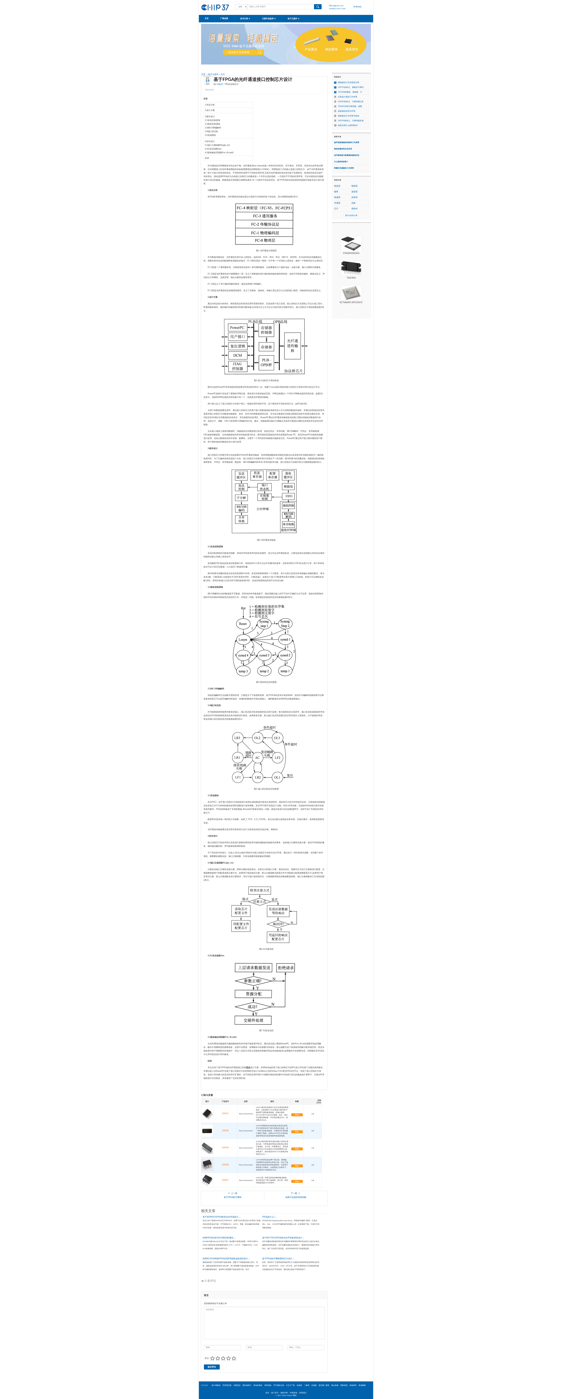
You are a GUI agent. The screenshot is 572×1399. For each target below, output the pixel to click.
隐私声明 (284, 1393)
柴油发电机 (257, 1385)
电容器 (337, 186)
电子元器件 (293, 19)
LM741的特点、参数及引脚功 (351, 87)
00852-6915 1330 (338, 9)
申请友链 (293, 1393)
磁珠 (336, 192)
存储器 (337, 203)
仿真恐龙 (237, 1385)
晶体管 (354, 197)
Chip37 (220, 84)
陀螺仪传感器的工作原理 (344, 168)
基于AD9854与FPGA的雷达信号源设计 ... (221, 1217)
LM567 (225, 1180)
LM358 (225, 1165)
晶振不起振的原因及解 (295, 1197)
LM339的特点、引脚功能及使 (351, 121)
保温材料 (353, 1385)
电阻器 (354, 186)
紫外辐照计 (247, 1385)
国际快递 (344, 1385)
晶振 (353, 203)
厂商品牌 (224, 19)
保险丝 (354, 209)
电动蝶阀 (362, 1385)
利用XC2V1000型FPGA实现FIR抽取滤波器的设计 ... (226, 1259)
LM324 (225, 1148)
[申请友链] (357, 7)
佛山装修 (334, 1385)
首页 (267, 1393)
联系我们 (303, 1393)
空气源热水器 (278, 1385)
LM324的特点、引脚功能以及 (351, 102)
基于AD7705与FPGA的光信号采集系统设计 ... (283, 1238)
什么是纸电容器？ (341, 162)
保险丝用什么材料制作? (348, 125)
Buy (297, 1115)
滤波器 (354, 192)
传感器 (314, 1385)
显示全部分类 (351, 215)
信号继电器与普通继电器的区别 (346, 155)
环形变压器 (227, 1385)
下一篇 (294, 1193)
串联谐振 (267, 1385)
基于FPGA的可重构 (232, 1197)
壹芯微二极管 (324, 1385)
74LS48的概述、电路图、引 (350, 92)
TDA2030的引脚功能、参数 (350, 106)
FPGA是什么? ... (269, 1217)
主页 (207, 19)
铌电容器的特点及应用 (343, 149)
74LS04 (351, 278)
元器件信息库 (268, 19)
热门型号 (274, 1393)
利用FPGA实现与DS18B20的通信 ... (219, 1238)
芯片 (223, 74)
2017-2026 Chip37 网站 (287, 1395)
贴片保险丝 (216, 1385)
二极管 (306, 1385)
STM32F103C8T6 (351, 253)
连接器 (299, 1385)
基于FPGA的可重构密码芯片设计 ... (278, 1259)
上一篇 (234, 1193)
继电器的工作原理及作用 (348, 83)
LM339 (225, 1131)
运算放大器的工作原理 (347, 97)
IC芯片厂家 (290, 1385)
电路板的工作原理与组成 (348, 116)
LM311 (225, 1114)
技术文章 (244, 19)
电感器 (337, 197)
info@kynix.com (337, 6)
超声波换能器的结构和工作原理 (346, 142)
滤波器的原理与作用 (346, 111)
